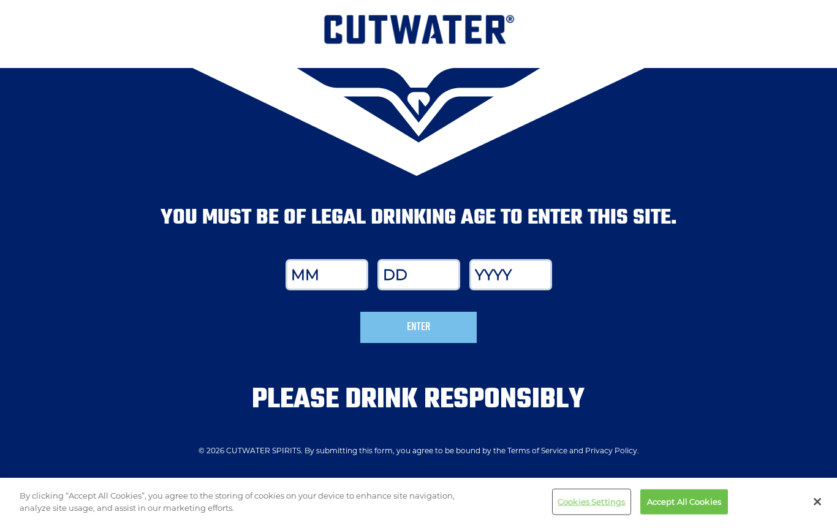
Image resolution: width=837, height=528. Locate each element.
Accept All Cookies (684, 502)
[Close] (817, 501)
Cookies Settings (591, 502)
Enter (418, 327)
